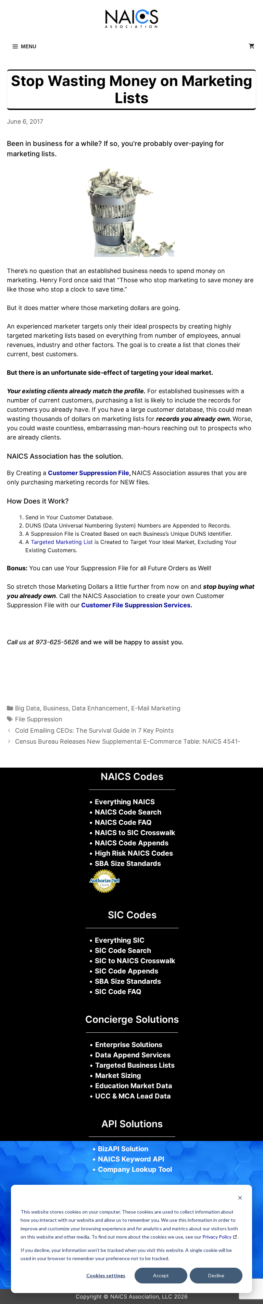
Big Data (27, 708)
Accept (161, 1275)
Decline (216, 1275)
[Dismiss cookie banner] (240, 1198)
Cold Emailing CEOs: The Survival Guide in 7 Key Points (94, 730)
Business (55, 708)
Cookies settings (105, 1275)
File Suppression (38, 719)
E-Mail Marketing (155, 708)
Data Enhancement (100, 708)
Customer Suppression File (88, 472)
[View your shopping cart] (251, 46)
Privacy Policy (216, 1237)
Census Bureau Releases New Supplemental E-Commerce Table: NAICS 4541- (127, 741)
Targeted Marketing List (62, 541)
